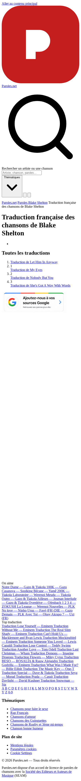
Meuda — (58, 595)
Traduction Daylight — (35, 678)
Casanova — (17, 591)
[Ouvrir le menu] (29, 195)
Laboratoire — (29, 595)
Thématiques (12, 177)
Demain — (13, 614)
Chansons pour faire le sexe (29, 709)
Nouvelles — (62, 606)
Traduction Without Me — (35, 628)
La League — (32, 606)
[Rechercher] (25, 195)
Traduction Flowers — (38, 657)
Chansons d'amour (23, 716)
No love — (14, 610)
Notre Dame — (24, 587)
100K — (56, 587)
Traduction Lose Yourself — (27, 626)
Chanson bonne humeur (26, 728)
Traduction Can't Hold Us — (34, 636)
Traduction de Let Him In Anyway (34, 262)
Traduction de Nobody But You (31, 278)
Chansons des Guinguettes (28, 720)
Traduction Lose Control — (42, 645)
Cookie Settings (21, 753)
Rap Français (19, 713)
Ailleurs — (50, 599)
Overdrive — (45, 602)
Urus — (40, 610)
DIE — (63, 610)
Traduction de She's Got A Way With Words (40, 285)
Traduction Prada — (34, 676)
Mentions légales (21, 745)
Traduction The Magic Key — (48, 669)
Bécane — (44, 591)
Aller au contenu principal (19, 3)
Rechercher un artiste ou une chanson (27, 168)
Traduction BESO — (40, 659)
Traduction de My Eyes (26, 270)
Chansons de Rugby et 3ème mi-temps (36, 724)
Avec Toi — (38, 614)
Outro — (19, 599)
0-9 (10, 692)
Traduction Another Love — (29, 649)
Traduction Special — (28, 673)
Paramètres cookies (23, 749)
